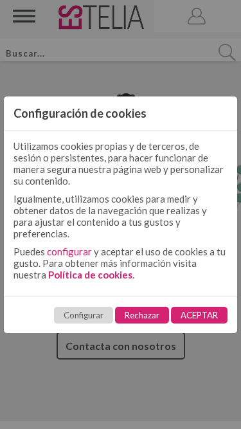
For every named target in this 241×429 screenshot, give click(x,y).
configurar (69, 251)
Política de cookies (90, 274)
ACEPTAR (199, 315)
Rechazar (142, 315)
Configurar (83, 315)
